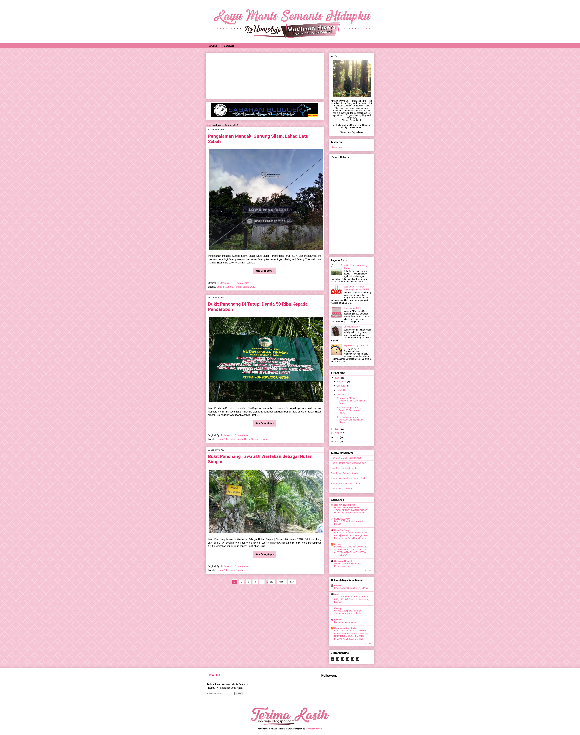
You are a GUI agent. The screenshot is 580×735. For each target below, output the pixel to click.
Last (292, 582)
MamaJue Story (341, 530)
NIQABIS (229, 45)
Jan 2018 (342, 394)
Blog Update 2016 (352, 308)
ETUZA (338, 585)
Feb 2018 (342, 390)
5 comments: (242, 283)
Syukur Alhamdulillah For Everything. (351, 588)
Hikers (238, 287)
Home (208, 125)
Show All (368, 570)
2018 (337, 378)
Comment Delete (352, 327)
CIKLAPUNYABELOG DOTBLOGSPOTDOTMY (346, 506)
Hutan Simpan (251, 439)
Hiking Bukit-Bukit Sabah (229, 439)
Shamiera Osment (343, 561)
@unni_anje (337, 147)
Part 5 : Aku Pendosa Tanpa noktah (348, 478)
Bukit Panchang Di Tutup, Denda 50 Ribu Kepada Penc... (349, 410)
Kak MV (338, 619)
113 (271, 582)
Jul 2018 (341, 386)
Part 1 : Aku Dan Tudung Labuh (346, 458)
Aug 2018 (342, 381)
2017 (337, 429)
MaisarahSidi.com (314, 729)
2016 (337, 433)
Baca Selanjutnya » (264, 271)
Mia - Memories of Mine (345, 628)
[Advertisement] (264, 75)
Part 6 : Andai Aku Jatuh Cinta (345, 483)
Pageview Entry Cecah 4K (356, 345)
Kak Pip (338, 608)
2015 (337, 437)
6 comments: (242, 566)
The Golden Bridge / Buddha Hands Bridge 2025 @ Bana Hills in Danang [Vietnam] (351, 599)
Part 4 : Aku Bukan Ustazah (344, 473)
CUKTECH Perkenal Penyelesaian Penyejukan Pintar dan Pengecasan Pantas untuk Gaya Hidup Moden (351, 535)
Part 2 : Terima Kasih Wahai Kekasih (348, 463)
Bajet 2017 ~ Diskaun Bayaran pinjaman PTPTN (356, 288)
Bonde (337, 544)
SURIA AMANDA (342, 519)
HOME (213, 45)
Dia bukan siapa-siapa (345, 622)
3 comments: (242, 435)
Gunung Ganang (224, 287)
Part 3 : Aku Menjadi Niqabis (344, 468)
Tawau (263, 439)
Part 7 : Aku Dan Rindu (342, 488)
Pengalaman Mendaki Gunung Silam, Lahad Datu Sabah (351, 400)
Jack (336, 594)
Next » (282, 582)
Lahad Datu (249, 287)
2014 (337, 441)
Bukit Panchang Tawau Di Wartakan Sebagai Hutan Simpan (350, 420)
